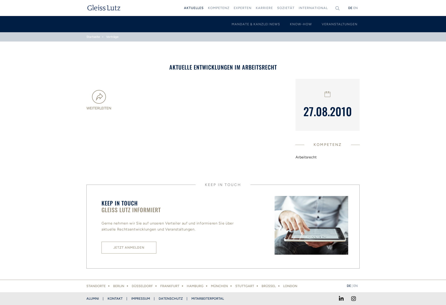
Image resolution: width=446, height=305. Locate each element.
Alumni (92, 299)
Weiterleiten (98, 108)
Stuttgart (244, 286)
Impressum (140, 299)
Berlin (118, 286)
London (290, 286)
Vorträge (112, 37)
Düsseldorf (142, 286)
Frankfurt (169, 286)
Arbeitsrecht (306, 157)
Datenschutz (171, 299)
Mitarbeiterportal (207, 299)
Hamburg (195, 286)
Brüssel (269, 286)
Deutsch (350, 8)
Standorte (96, 286)
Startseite (93, 37)
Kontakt (115, 299)
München (219, 286)
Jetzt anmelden (128, 248)
